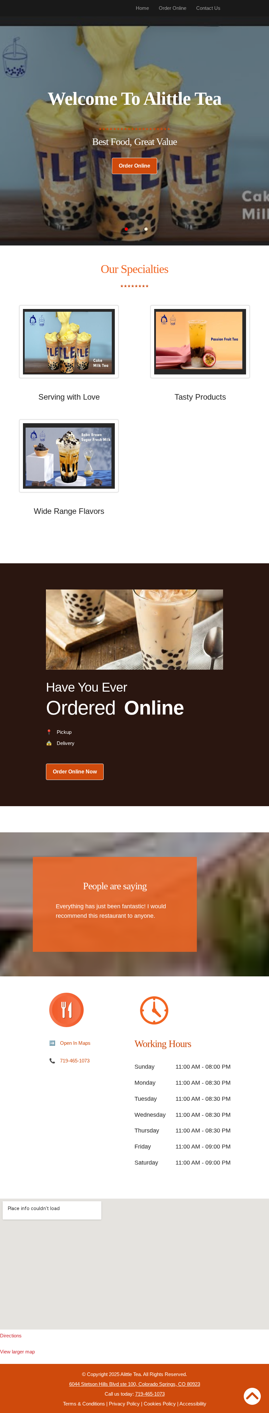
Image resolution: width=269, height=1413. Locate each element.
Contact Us (208, 8)
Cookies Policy (160, 1403)
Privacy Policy (124, 1403)
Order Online (172, 8)
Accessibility (192, 1403)
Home (142, 8)
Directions (11, 1335)
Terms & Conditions (84, 1403)
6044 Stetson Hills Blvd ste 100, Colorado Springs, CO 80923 (134, 1384)
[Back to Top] (252, 1396)
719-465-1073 (75, 1060)
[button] (126, 229)
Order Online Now (75, 771)
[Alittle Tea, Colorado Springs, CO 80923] (134, 1264)
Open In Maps (75, 1043)
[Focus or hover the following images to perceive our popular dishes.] (68, 347)
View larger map (17, 1351)
